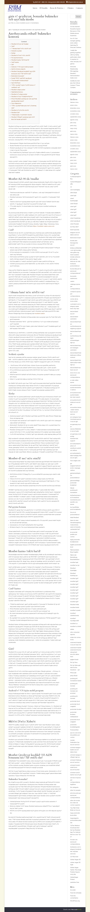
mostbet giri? (74, 578)
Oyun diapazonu (16, 103)
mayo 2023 (73, 128)
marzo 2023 (73, 134)
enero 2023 (73, 140)
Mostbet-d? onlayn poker (19, 94)
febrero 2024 (74, 102)
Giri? (12, 64)
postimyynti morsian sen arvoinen (74, 691)
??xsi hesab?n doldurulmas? (19, 80)
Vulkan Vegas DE (75, 859)
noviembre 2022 (75, 146)
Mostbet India (74, 604)
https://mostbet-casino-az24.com (43, 226)
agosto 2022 (74, 154)
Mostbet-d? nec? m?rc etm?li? (20, 55)
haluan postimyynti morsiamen (73, 490)
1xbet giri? (73, 206)
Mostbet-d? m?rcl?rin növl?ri (20, 110)
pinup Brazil (73, 675)
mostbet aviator (40, 313)
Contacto (79, 8)
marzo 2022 (73, 169)
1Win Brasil (73, 192)
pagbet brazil (74, 659)
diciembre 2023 (75, 108)
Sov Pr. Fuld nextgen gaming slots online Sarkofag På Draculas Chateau (75, 43)
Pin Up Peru (74, 662)
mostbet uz (74, 623)
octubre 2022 (74, 149)
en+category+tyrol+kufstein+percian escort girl (75, 419)
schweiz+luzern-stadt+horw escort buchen (75, 767)
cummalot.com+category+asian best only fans (75, 306)
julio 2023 (73, 122)
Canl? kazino (15, 62)
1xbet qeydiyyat (75, 221)
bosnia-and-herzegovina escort (74, 243)
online (72, 629)
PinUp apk (73, 673)
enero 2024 (73, 105)
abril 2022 (73, 166)
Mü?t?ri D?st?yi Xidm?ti (18, 69)
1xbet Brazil (74, 203)
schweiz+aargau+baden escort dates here (75, 750)
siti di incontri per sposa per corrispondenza (75, 795)
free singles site (75, 460)
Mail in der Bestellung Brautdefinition (74, 557)
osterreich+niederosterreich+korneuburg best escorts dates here (75, 652)
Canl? (13, 46)
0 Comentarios (34, 23)
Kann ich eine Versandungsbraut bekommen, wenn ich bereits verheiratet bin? (75, 525)
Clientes (70, 8)
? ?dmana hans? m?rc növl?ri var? (21, 48)
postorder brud (75, 701)
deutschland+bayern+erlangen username (75, 348)
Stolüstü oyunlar (16, 51)
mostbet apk (74, 562)
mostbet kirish (74, 607)
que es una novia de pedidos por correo (75, 735)
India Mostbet (74, 517)
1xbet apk (73, 195)
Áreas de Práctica (56, 8)
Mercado (76, 909)
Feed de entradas (75, 893)
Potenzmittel (74, 730)
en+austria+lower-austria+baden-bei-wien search (75, 395)
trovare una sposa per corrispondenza (75, 842)
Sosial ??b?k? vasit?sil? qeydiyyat (21, 78)
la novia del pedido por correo (73, 534)
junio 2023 (73, 125)
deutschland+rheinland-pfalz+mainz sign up (75, 362)
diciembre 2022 (75, 143)
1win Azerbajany (75, 190)
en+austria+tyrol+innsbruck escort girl (75, 402)
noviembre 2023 (75, 111)
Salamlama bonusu (17, 92)
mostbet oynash (75, 610)
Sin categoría (74, 787)
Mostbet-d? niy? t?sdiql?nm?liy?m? (22, 96)
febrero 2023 (74, 137)
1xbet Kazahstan (75, 218)
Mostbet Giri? (15, 112)
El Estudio (44, 8)
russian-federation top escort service (74, 742)
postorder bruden (75, 709)
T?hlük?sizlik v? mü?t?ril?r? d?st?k (21, 115)
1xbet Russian (74, 224)
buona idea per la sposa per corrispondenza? (75, 271)
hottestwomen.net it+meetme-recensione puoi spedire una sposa (75, 500)
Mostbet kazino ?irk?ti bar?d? (20, 60)
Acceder (73, 890)
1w (71, 187)
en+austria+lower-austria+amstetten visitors (75, 387)
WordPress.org (75, 901)
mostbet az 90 (24, 23)
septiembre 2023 (75, 117)
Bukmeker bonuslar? (17, 76)
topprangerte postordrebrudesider (75, 820)
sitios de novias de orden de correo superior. (75, 803)
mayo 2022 (73, 163)
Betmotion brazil (75, 237)
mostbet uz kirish (75, 626)
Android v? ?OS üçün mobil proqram (22, 67)
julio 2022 (73, 157)
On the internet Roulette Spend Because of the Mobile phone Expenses (75, 31)
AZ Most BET (74, 227)
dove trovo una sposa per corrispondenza (75, 375)
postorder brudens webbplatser (74, 714)
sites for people (75, 790)
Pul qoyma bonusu (17, 58)
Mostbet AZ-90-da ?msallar (19, 44)
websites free (74, 882)
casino (72, 281)
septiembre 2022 (75, 151)
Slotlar (13, 53)
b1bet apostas (74, 230)
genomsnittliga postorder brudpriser (74, 483)
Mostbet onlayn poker (18, 89)
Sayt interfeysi (15, 83)
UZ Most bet (74, 856)
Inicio (35, 8)
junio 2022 (73, 160)
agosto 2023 (74, 120)
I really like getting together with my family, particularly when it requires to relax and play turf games (75, 57)
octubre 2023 (74, 114)
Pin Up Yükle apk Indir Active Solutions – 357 (75, 668)
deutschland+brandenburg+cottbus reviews (75, 355)
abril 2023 (73, 131)
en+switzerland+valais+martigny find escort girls (75, 455)
